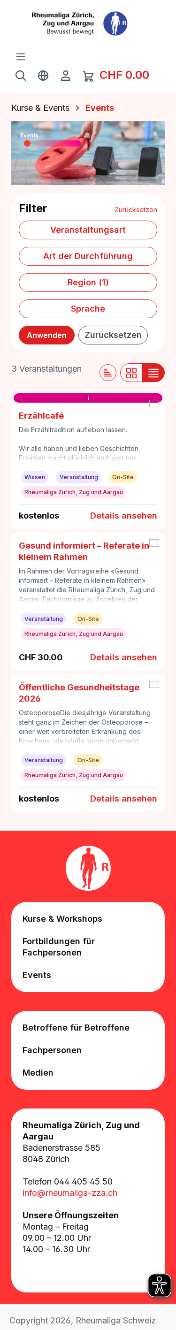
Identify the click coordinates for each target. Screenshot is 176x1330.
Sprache (88, 308)
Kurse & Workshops (62, 919)
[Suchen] (20, 75)
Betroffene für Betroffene (76, 1027)
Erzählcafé (41, 415)
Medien (38, 1073)
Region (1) (88, 282)
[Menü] (20, 56)
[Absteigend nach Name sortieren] (107, 372)
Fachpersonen (52, 1050)
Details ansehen (123, 515)
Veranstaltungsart (88, 230)
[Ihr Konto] (65, 75)
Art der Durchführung (88, 256)
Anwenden (47, 335)
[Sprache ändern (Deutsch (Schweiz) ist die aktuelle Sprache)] (43, 75)
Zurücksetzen (136, 210)
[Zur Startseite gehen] (88, 23)
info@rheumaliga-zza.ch (70, 1193)
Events (37, 975)
